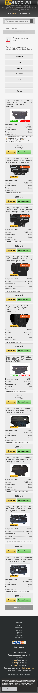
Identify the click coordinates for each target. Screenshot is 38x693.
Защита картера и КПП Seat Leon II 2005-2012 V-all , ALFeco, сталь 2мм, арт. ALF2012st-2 (19, 460)
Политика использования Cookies (21, 684)
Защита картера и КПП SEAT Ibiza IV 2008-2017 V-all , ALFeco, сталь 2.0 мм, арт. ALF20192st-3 (19, 509)
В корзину (11, 152)
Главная (19, 622)
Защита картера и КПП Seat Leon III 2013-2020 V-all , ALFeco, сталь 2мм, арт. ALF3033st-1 (19, 359)
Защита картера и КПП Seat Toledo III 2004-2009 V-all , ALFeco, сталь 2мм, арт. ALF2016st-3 (19, 160)
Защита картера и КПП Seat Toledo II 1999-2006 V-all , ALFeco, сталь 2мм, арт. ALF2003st (19, 259)
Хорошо (9, 689)
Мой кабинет (19, 638)
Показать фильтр (19, 32)
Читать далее (10, 51)
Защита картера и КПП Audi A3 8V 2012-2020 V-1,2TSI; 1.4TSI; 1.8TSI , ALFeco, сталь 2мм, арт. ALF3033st (19, 103)
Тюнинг (19, 625)
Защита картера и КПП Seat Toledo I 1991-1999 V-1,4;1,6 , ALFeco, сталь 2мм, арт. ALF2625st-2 (17, 309)
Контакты (19, 635)
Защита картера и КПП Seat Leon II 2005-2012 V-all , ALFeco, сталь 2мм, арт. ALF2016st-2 (19, 410)
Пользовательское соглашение (19, 674)
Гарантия (19, 633)
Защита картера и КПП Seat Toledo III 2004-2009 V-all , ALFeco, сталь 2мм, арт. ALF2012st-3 (19, 210)
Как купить (19, 628)
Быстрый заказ (23, 152)
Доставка (19, 630)
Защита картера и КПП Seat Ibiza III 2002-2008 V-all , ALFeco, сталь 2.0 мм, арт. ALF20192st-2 (19, 559)
